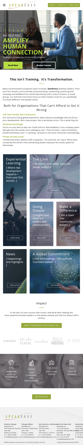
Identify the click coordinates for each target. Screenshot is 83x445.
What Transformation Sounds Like (41, 325)
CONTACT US (61, 5)
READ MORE (41, 238)
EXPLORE (55, 190)
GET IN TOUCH (41, 397)
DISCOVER (55, 285)
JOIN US (68, 238)
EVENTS (52, 5)
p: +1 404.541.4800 (10, 435)
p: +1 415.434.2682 (45, 435)
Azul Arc (76, 442)
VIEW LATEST (15, 285)
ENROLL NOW (73, 5)
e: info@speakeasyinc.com (12, 437)
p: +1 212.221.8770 (63, 437)
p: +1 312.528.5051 (27, 435)
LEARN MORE (15, 238)
